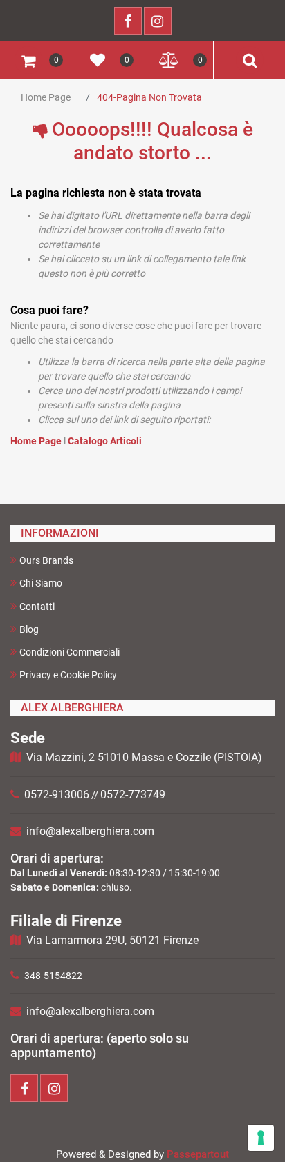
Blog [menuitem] (29, 629)
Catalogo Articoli (105, 440)
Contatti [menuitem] (37, 606)
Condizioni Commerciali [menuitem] (69, 652)
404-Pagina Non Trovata (149, 97)
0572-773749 (132, 794)
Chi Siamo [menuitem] (40, 583)
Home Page (46, 97)
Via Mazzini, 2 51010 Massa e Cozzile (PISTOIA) (144, 757)
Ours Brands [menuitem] (46, 560)
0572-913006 (56, 794)
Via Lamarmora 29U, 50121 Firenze (112, 940)
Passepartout (198, 1154)
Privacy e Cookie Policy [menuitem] (68, 674)
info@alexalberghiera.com (90, 831)
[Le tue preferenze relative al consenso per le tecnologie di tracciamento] (261, 1138)
